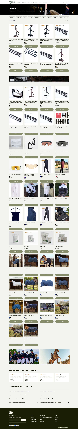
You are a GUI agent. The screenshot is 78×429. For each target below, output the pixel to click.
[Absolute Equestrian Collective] (14, 2)
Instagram (56, 419)
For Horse (28, 2)
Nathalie (49, 17)
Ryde (25, 17)
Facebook (56, 417)
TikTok (56, 421)
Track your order (33, 419)
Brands (36, 2)
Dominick (55, 17)
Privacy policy (42, 421)
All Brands (11, 17)
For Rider (32, 2)
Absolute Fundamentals (64, 17)
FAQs (41, 419)
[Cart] (68, 2)
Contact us (32, 417)
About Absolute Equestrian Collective (46, 417)
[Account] (66, 2)
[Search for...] (64, 2)
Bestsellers (23, 2)
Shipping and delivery (34, 421)
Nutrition (40, 2)
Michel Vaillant (37, 17)
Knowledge (44, 2)
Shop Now (16, 46)
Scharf (31, 17)
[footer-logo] (17, 412)
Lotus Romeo (19, 17)
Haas (44, 17)
